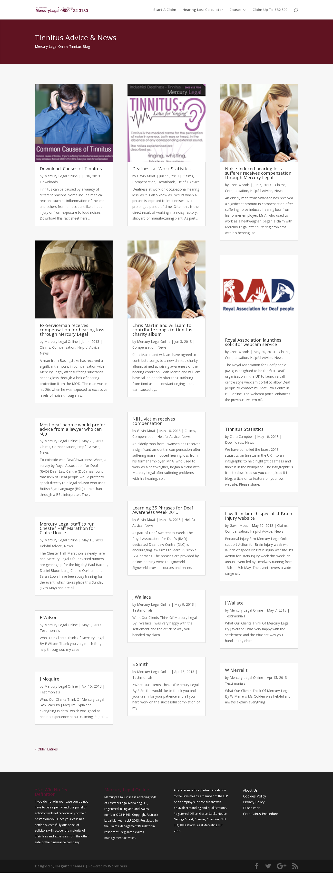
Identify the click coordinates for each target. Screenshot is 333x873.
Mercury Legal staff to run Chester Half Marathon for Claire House (67, 528)
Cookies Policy (254, 796)
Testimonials (50, 630)
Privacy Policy (253, 802)
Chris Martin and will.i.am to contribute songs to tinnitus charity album (162, 329)
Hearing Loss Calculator (203, 10)
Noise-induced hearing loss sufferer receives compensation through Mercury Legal (258, 173)
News (44, 353)
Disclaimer (251, 808)
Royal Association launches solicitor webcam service (253, 342)
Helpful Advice (88, 347)
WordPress (117, 866)
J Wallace (141, 597)
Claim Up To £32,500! (270, 10)
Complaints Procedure (260, 813)
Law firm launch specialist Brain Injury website (258, 516)
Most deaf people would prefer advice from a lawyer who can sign (72, 429)
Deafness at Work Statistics (161, 169)
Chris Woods (240, 184)
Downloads (49, 182)
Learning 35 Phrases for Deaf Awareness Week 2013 (162, 510)
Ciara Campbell (241, 436)
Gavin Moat (146, 176)
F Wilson (49, 617)
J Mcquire (49, 679)
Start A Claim (164, 10)
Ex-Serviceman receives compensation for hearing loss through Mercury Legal (72, 329)
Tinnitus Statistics (244, 429)
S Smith (140, 664)
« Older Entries (46, 749)
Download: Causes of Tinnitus (71, 169)
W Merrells (236, 670)
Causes (235, 10)
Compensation (63, 347)
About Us (250, 790)
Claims (45, 347)
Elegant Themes (69, 866)
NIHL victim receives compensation (153, 421)
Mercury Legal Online (61, 176)
